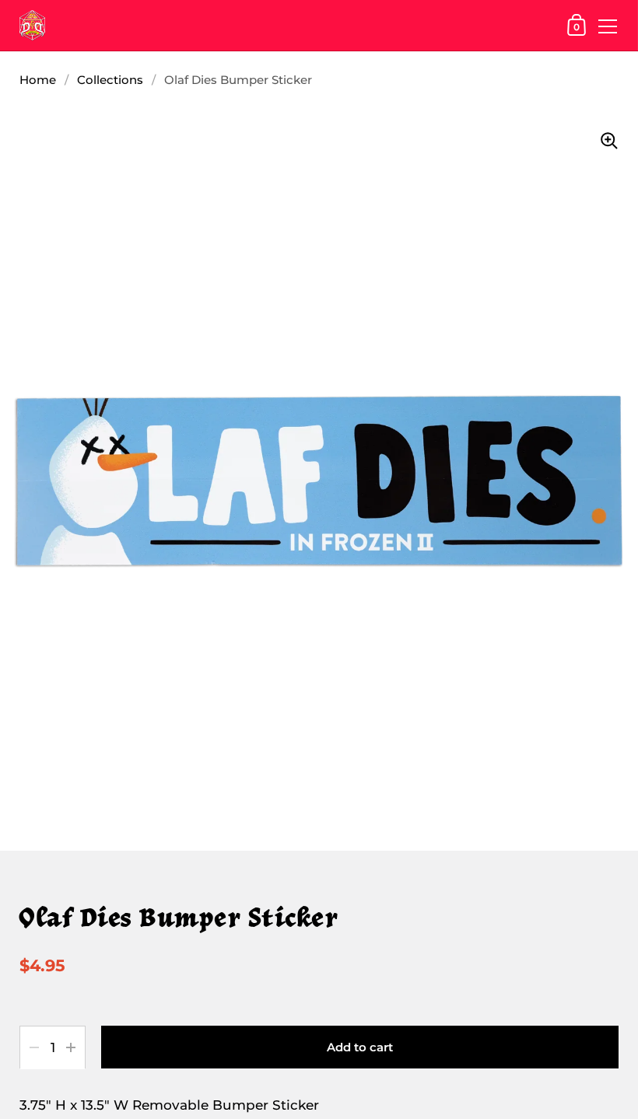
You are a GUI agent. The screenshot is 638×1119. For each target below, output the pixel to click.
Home (37, 79)
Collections (110, 79)
